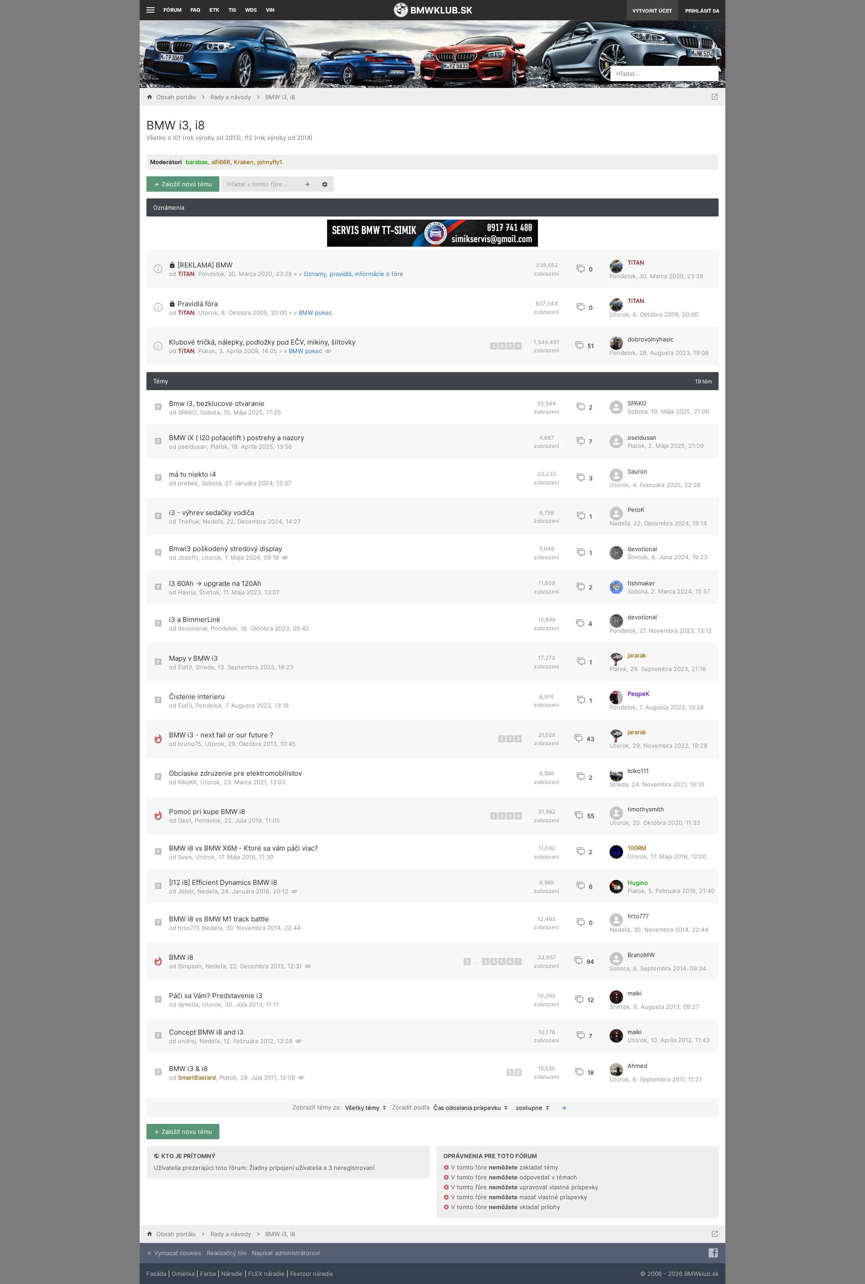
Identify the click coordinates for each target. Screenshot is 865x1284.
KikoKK (187, 782)
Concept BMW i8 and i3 (206, 1032)
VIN (270, 10)
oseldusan (192, 446)
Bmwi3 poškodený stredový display (225, 548)
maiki (635, 993)
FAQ (195, 10)
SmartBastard (197, 1077)
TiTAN (186, 273)
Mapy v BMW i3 (193, 658)
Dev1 (184, 820)
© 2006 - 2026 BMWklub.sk (679, 1273)
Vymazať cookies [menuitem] (176, 1252)
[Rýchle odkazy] (149, 10)
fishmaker (641, 583)
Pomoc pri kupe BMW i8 (207, 811)
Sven (185, 857)
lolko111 (638, 770)
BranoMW (641, 954)
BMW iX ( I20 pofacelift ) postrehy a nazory (236, 437)
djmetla (188, 1004)
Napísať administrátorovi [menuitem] (286, 1252)
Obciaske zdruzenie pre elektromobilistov (235, 773)
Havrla (187, 592)
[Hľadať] (307, 184)
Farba (208, 1273)
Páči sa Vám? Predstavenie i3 (216, 995)
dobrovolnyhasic (651, 339)
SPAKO (187, 412)
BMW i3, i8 (175, 125)
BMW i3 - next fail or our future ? (221, 735)
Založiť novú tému (186, 184)
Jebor (186, 891)
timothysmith (646, 809)
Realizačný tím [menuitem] (226, 1252)
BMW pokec (315, 312)
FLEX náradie (266, 1273)
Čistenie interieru (197, 696)
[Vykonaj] (564, 1107)
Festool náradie (311, 1273)
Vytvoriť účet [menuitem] (652, 10)
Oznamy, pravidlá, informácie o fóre (353, 273)
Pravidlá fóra (198, 303)
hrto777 (188, 927)
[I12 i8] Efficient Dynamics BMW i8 (223, 882)
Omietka (183, 1273)
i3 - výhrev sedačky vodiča (211, 512)
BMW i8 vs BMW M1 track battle (219, 919)
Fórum (173, 10)
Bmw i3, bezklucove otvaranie (216, 403)
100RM (637, 847)
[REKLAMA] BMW (205, 265)
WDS (251, 10)
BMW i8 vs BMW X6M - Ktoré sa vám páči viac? (243, 848)
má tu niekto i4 (192, 474)
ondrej (187, 1041)
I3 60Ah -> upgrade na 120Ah (215, 583)
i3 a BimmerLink (194, 619)
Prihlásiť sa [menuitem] (702, 10)
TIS (232, 10)
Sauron (637, 471)
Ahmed (637, 1065)
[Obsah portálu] (342, 54)
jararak (637, 655)
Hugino (638, 882)
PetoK (636, 509)
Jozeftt (188, 557)
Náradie (232, 1273)
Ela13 (185, 667)
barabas (197, 162)
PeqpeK (639, 693)
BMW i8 (181, 957)
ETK (214, 10)
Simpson (190, 966)
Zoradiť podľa (446, 1107)
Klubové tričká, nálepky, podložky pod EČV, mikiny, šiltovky (262, 342)
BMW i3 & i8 (188, 1068)
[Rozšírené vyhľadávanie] (325, 184)
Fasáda (156, 1273)
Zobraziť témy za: (335, 1107)
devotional (642, 548)
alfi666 (220, 162)
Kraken (244, 162)
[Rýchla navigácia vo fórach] (714, 97)
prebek (188, 483)
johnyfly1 (269, 162)
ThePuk (188, 521)
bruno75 (189, 743)
